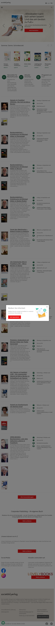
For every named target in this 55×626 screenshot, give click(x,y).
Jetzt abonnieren (14, 317)
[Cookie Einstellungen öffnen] (3, 623)
